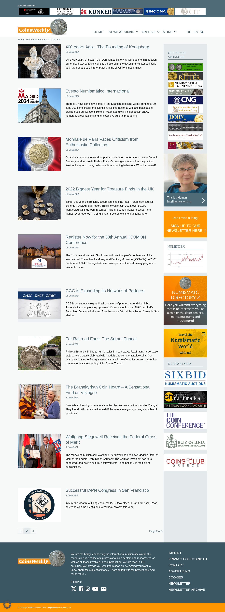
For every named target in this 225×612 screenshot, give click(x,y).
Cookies (176, 577)
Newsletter (179, 583)
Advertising (179, 571)
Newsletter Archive (187, 589)
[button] (7, 604)
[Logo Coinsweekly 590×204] (42, 27)
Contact (176, 565)
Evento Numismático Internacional (98, 91)
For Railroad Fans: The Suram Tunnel (101, 338)
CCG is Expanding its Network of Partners (105, 290)
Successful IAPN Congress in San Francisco (107, 490)
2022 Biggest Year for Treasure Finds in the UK (110, 189)
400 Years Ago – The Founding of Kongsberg (107, 47)
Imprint (175, 553)
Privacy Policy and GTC (189, 559)
